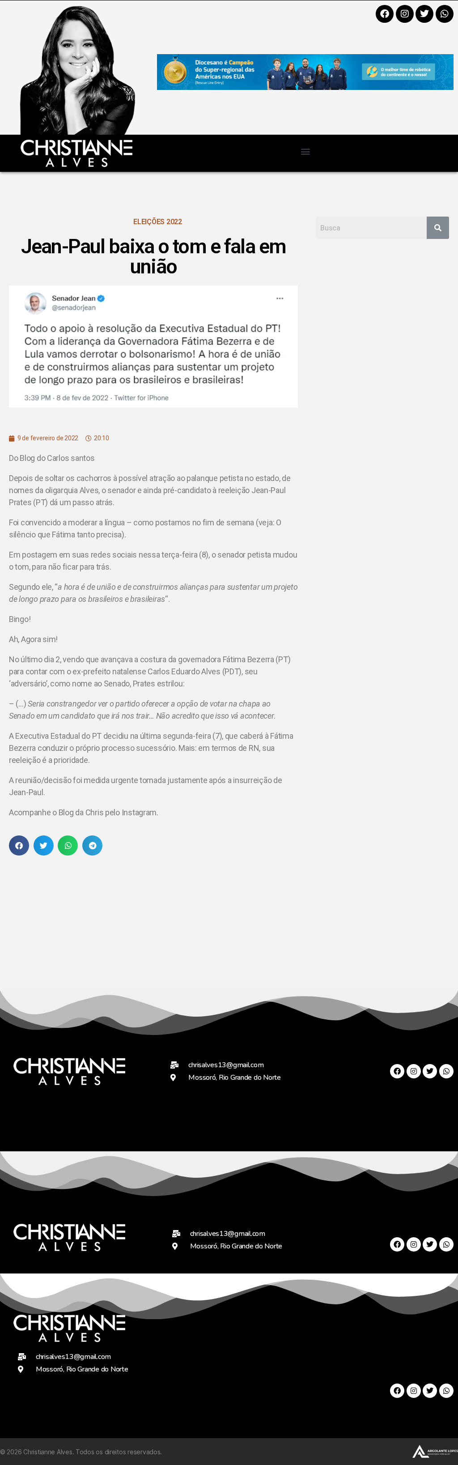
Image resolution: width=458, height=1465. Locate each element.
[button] (305, 151)
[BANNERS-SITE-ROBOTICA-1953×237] (305, 87)
